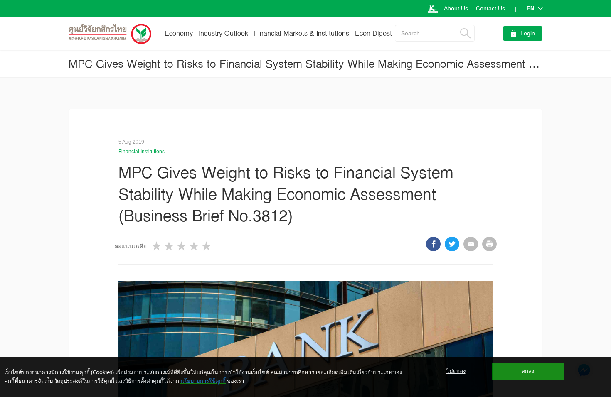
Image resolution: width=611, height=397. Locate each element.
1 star (157, 246)
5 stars (207, 246)
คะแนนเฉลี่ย (130, 246)
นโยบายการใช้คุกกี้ (203, 381)
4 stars (194, 246)
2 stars (169, 246)
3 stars (182, 246)
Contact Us (490, 8)
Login (527, 33)
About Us (456, 8)
